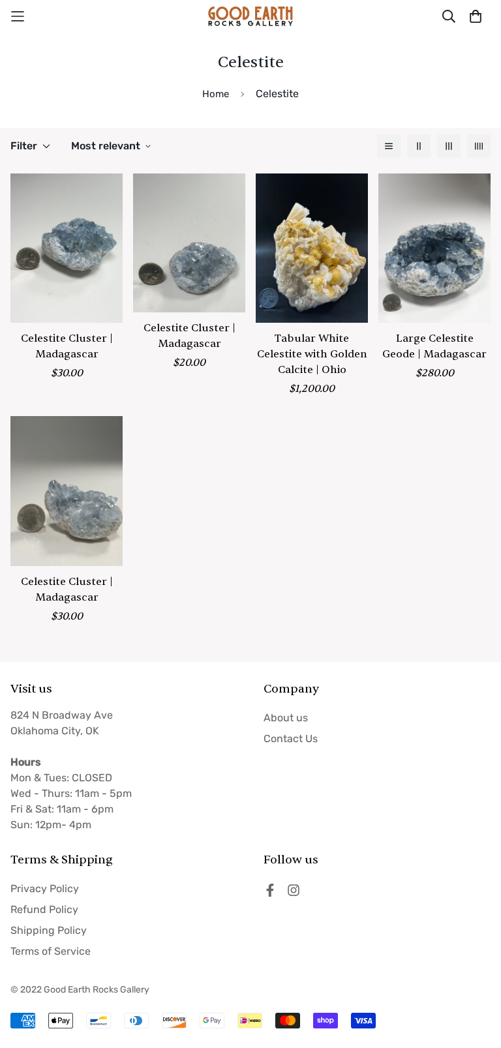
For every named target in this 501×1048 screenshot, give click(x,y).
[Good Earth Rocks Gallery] (250, 16)
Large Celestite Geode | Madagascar (434, 346)
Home (215, 94)
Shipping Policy (48, 930)
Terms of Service (50, 951)
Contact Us (291, 738)
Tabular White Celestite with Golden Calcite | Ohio (312, 354)
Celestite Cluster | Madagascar (67, 346)
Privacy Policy (44, 888)
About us (286, 717)
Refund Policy (44, 909)
